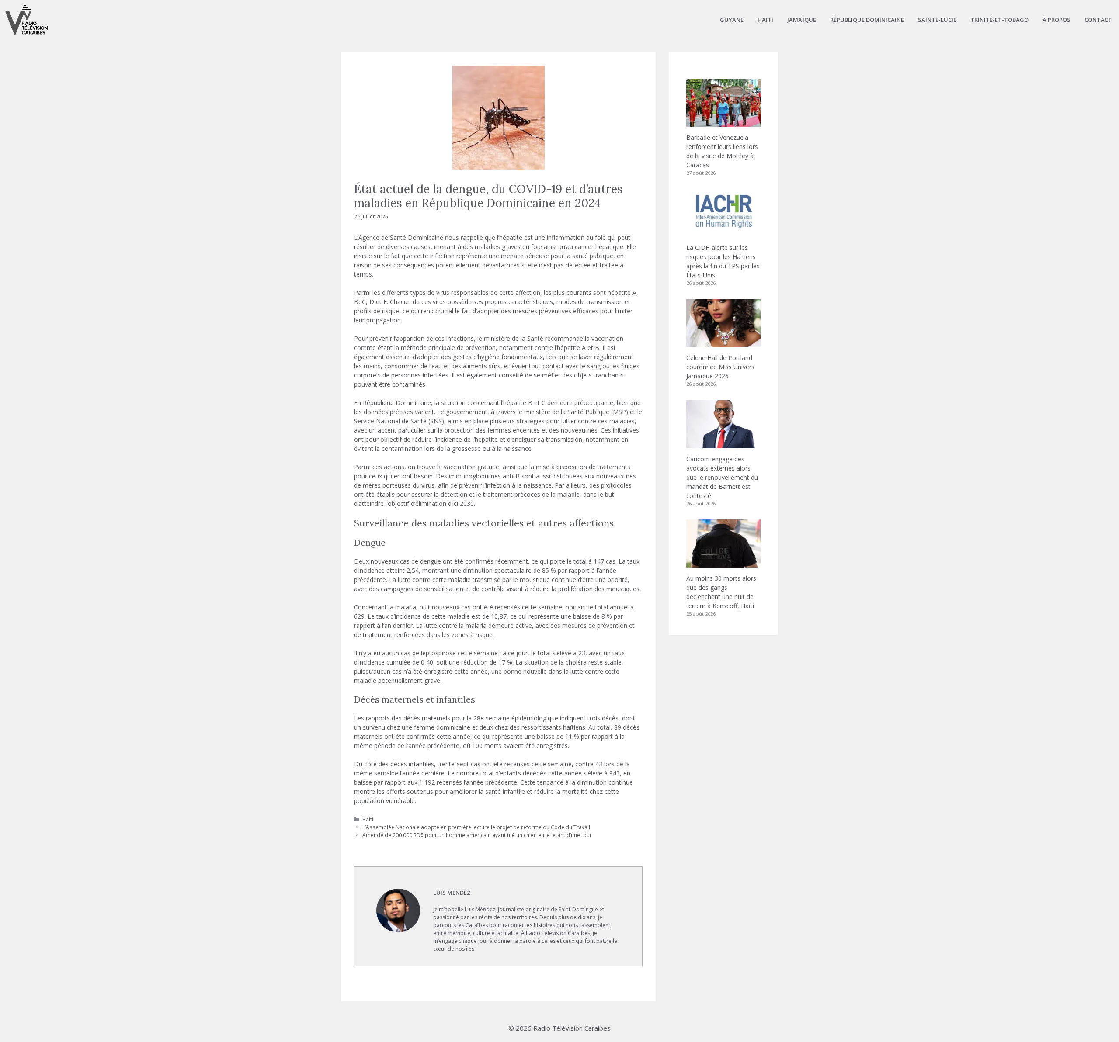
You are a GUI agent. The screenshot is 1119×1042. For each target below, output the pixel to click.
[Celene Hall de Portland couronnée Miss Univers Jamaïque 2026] (723, 342)
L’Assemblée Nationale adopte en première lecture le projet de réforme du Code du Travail (476, 827)
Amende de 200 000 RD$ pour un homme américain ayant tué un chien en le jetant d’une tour (477, 834)
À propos (1056, 20)
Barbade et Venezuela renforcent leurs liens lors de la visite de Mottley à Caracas (722, 151)
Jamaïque (801, 20)
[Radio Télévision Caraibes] (26, 19)
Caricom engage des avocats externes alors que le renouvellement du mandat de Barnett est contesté (722, 477)
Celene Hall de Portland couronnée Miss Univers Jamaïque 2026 (720, 366)
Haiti (765, 20)
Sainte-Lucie (937, 20)
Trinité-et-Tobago (999, 20)
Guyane (732, 20)
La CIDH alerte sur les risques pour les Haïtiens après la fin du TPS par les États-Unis (723, 261)
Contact (1098, 20)
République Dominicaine (867, 20)
